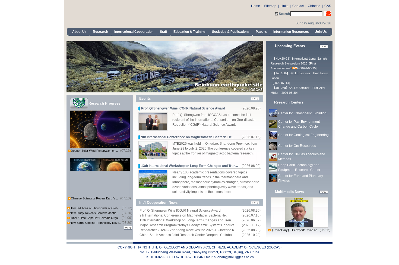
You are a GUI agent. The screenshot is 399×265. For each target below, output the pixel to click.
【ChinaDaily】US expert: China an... (295, 230)
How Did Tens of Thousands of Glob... (95, 208)
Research (100, 32)
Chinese (314, 6)
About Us (79, 32)
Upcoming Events (290, 46)
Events (145, 98)
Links (284, 6)
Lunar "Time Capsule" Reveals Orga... (95, 217)
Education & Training (189, 32)
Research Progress (104, 103)
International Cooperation (133, 32)
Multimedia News (289, 192)
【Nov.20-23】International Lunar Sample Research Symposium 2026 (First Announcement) (299, 63)
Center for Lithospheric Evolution (302, 113)
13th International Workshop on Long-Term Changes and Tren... (189, 166)
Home (255, 6)
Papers (261, 32)
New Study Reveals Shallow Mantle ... (94, 213)
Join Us (321, 32)
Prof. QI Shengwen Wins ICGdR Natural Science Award (183, 108)
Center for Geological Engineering (303, 135)
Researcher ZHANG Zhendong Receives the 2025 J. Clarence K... (188, 230)
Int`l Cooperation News (158, 203)
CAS (327, 6)
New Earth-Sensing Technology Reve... (96, 222)
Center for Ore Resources (297, 146)
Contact (298, 6)
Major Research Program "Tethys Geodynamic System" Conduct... (188, 225)
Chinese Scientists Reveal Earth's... (94, 198)
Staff (163, 32)
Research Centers (288, 102)
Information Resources (291, 32)
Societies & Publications (230, 32)
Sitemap (270, 6)
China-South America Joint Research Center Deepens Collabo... (187, 235)
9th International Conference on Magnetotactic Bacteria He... (187, 137)
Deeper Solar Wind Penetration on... (94, 150)
